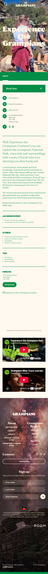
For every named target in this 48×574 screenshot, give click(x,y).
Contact (11, 431)
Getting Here (12, 427)
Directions (9, 284)
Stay (35, 437)
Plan (35, 444)
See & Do (35, 434)
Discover (35, 430)
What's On (35, 441)
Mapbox (11, 330)
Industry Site (24, 461)
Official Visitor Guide (11, 439)
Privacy (11, 434)
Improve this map (34, 330)
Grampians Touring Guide (11, 444)
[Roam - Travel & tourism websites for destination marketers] (39, 525)
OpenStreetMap (22, 330)
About (5, 76)
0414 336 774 (13, 110)
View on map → (14, 122)
